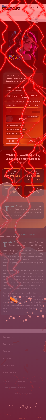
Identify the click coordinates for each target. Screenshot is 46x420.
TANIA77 (13, 206)
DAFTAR (31, 141)
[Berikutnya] (43, 45)
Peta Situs (30, 405)
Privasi (14, 405)
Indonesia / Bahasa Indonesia (14, 387)
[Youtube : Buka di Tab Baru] (30, 399)
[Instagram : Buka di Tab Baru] (25, 399)
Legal (22, 405)
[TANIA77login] (7, 7)
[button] (32, 7)
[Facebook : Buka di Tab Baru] (15, 399)
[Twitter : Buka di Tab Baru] (20, 399)
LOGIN (12, 141)
